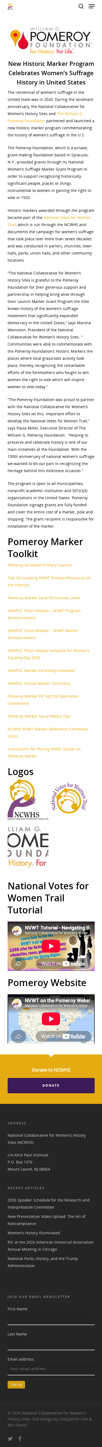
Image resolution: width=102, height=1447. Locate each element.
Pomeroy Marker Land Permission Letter (44, 597)
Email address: (21, 1359)
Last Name (17, 1334)
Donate (51, 1085)
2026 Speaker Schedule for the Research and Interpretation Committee (48, 1203)
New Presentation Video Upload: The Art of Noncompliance (46, 1220)
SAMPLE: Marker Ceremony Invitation (41, 670)
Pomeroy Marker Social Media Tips (39, 716)
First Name (17, 1308)
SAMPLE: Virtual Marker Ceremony (39, 683)
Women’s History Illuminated (34, 1232)
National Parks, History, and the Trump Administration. (43, 1262)
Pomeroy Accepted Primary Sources (40, 565)
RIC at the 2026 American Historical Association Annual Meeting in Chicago (51, 1246)
